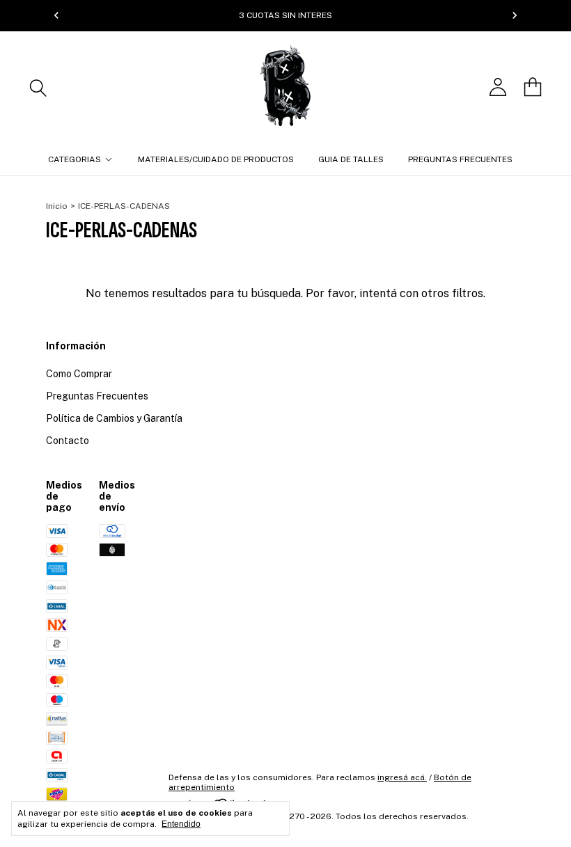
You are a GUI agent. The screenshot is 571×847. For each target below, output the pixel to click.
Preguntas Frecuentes (97, 396)
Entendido (181, 824)
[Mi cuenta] (497, 87)
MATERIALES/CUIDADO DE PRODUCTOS (216, 159)
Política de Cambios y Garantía (114, 418)
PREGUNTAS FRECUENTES (460, 159)
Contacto (67, 440)
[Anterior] (56, 15)
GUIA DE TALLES (351, 159)
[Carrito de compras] (532, 87)
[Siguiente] (514, 15)
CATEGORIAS (74, 159)
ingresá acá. (402, 777)
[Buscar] (38, 87)
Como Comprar (79, 373)
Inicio (57, 206)
